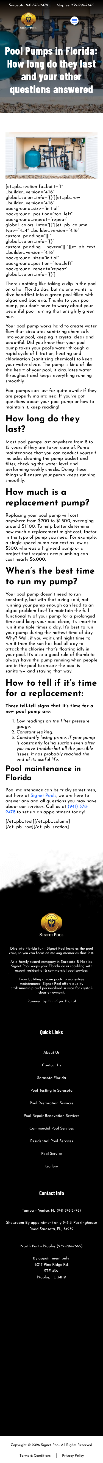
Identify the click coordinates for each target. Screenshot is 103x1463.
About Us (51, 1053)
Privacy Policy (73, 1456)
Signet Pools (43, 795)
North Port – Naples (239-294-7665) (51, 1246)
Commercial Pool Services (51, 1129)
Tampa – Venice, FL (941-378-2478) (51, 1211)
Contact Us (51, 1065)
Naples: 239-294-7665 (75, 5)
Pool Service (51, 1154)
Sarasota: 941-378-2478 (28, 5)
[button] (74, 20)
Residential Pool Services (51, 1141)
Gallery (51, 1166)
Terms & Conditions (35, 1456)
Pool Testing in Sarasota (51, 1091)
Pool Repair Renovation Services (51, 1116)
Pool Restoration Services (51, 1103)
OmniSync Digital (62, 1001)
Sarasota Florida (51, 1078)
